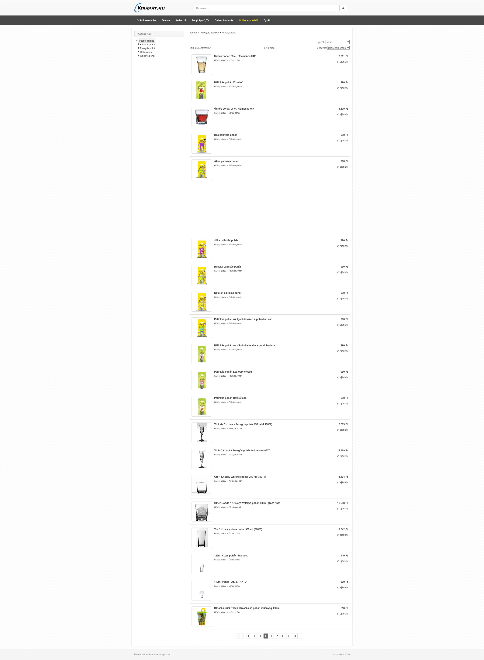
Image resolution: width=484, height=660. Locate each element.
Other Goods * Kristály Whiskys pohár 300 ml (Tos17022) (247, 503)
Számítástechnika (146, 20)
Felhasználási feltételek (146, 654)
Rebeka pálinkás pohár (227, 266)
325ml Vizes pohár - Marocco (231, 555)
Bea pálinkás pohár (225, 135)
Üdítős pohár (146, 51)
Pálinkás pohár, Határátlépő (230, 398)
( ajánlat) (342, 61)
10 (295, 635)
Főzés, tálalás (146, 40)
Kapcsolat (165, 654)
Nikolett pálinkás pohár (227, 293)
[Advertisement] (159, 120)
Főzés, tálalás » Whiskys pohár (227, 481)
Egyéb (267, 20)
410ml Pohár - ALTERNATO (230, 581)
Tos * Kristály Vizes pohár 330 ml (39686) (238, 529)
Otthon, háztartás (224, 20)
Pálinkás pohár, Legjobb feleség (233, 371)
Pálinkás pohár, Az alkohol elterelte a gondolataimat (244, 345)
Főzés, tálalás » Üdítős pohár (227, 60)
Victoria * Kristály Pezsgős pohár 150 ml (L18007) (243, 424)
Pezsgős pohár (148, 48)
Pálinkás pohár (148, 44)
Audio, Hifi (180, 20)
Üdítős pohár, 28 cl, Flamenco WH (234, 108)
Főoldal (193, 32)
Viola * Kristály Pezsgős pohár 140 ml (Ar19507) (242, 450)
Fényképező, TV (200, 20)
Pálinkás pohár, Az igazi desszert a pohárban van (243, 319)
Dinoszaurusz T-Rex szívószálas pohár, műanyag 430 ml (247, 608)
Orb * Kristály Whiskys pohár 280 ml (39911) (240, 476)
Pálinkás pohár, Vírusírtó (228, 82)
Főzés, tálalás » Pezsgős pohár (228, 428)
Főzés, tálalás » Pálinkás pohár (228, 86)
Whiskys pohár (147, 55)
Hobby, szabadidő (248, 20)
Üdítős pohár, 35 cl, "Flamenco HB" (235, 56)
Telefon (166, 20)
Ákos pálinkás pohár (226, 161)
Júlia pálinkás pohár (226, 240)
